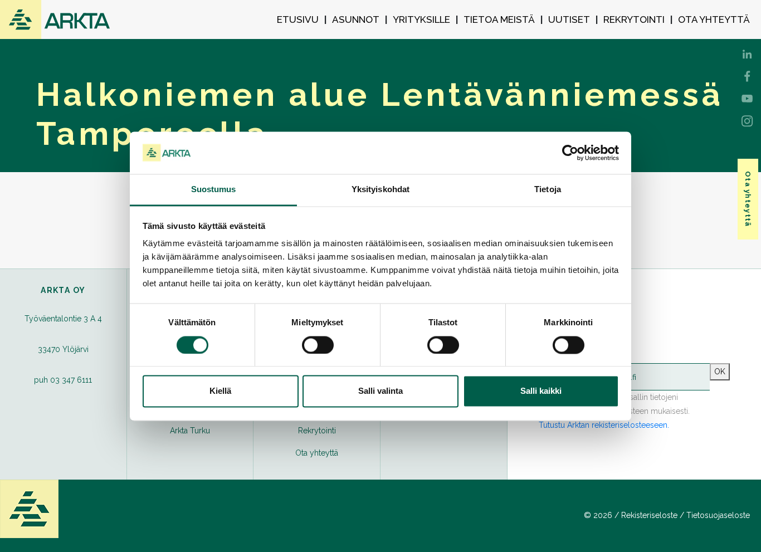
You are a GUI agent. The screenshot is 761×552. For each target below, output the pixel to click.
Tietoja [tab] (547, 189)
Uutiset (569, 19)
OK (719, 371)
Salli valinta (380, 391)
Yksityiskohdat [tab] (380, 189)
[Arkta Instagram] (747, 119)
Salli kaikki (541, 391)
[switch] (318, 345)
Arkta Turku (190, 430)
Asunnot (355, 19)
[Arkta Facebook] (747, 53)
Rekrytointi (634, 19)
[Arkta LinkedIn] (747, 75)
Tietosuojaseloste (718, 515)
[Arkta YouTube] (747, 97)
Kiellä (220, 391)
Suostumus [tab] (213, 189)
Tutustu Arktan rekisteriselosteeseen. (604, 425)
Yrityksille (421, 19)
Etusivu (298, 19)
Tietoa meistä (499, 19)
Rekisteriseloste (649, 515)
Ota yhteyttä (714, 19)
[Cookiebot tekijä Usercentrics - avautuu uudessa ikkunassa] (570, 152)
